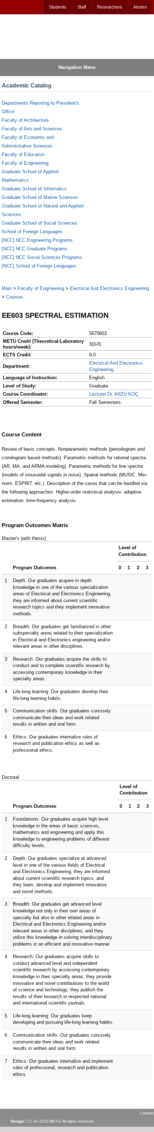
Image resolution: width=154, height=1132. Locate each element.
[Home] (36, 36)
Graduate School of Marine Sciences (40, 197)
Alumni (140, 7)
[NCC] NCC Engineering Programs (37, 240)
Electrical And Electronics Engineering (109, 288)
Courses (14, 297)
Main (7, 288)
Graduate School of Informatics (34, 188)
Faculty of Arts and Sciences (32, 128)
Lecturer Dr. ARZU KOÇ (113, 394)
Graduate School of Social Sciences (39, 223)
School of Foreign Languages (32, 231)
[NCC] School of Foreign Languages (39, 266)
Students (57, 7)
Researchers (109, 7)
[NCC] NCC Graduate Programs (34, 248)
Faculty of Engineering (25, 163)
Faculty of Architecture (25, 120)
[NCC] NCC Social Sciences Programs (42, 257)
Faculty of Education (23, 154)
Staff (81, 7)
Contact (147, 1113)
